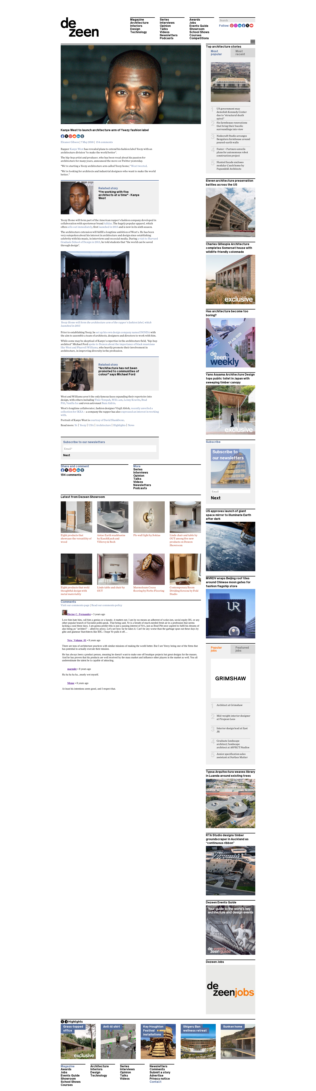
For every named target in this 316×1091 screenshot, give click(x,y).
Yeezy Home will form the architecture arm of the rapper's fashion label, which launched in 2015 (106, 324)
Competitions (199, 38)
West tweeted (139, 166)
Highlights (119, 425)
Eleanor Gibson (70, 142)
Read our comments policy (106, 605)
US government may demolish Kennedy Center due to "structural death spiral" (232, 113)
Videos (165, 32)
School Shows (199, 32)
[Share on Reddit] (75, 136)
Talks (164, 29)
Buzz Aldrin (108, 403)
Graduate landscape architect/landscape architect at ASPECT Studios (233, 744)
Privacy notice (160, 1078)
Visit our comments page (75, 605)
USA (91, 425)
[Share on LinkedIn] (78, 136)
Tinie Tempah (103, 399)
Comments (157, 1069)
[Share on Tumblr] (82, 136)
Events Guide (198, 25)
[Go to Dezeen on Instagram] (236, 26)
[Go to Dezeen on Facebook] (244, 26)
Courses (195, 35)
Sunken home (232, 1026)
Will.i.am (117, 399)
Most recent (240, 53)
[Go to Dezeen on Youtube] (252, 26)
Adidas (108, 223)
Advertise (156, 1075)
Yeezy (83, 425)
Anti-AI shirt (111, 1026)
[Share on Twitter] (67, 136)
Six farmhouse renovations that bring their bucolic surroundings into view (232, 126)
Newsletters (169, 35)
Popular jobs (216, 649)
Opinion (165, 25)
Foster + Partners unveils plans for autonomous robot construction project (232, 152)
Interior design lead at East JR (232, 730)
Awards (194, 19)
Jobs (192, 22)
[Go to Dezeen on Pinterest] (232, 26)
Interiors (136, 25)
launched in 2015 (108, 226)
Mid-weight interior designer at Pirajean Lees (233, 717)
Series (164, 19)
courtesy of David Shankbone (107, 420)
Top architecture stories (223, 46)
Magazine (137, 19)
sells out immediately (79, 226)
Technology (138, 32)
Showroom (196, 29)
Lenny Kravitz (132, 399)
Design (135, 29)
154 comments (104, 142)
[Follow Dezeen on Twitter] (248, 26)
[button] (252, 42)
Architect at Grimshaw (230, 705)
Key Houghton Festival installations (153, 1030)
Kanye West (77, 149)
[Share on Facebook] (63, 136)
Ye (76, 425)
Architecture (139, 22)
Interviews (167, 22)
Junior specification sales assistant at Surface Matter (232, 755)
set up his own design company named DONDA (123, 332)
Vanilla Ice (72, 403)
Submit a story (160, 1072)
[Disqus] (131, 650)
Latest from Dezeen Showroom (83, 496)
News (131, 425)
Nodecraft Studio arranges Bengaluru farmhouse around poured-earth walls (233, 139)
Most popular (216, 53)
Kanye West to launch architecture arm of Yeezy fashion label (105, 130)
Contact (155, 1081)
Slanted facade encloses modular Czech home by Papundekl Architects (230, 165)
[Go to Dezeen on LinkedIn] (240, 26)
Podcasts (166, 38)
